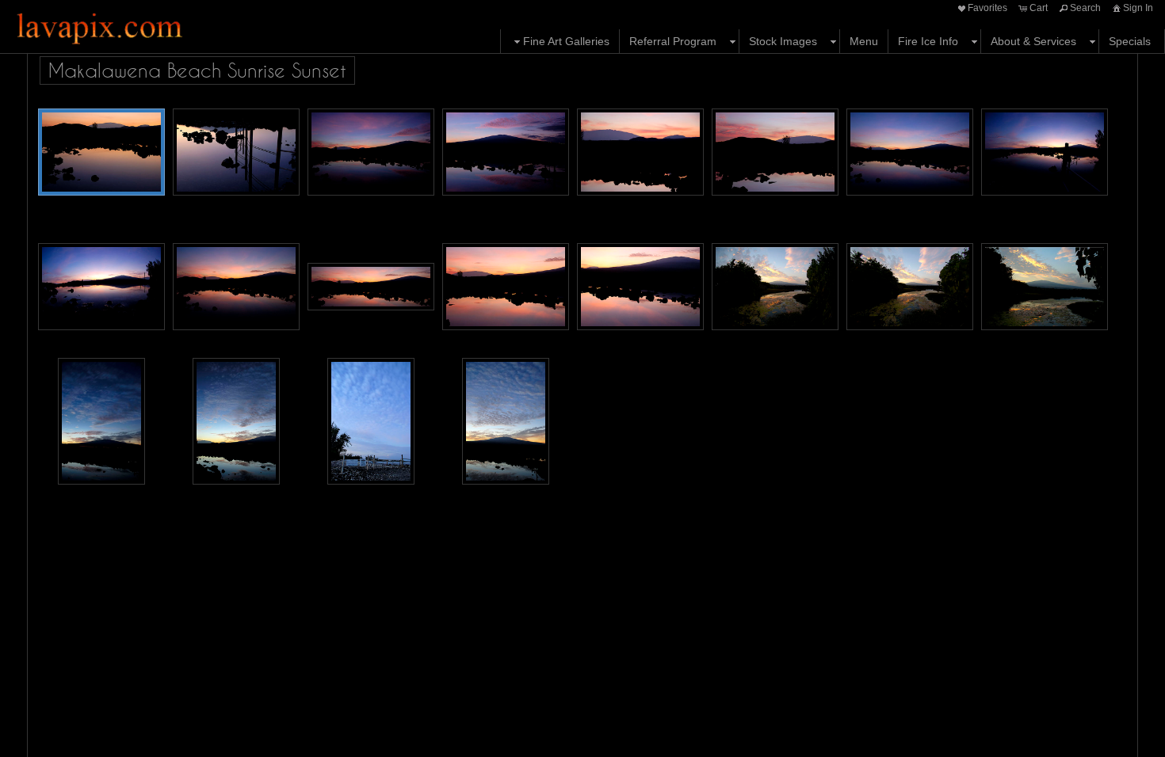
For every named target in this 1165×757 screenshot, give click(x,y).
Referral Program (672, 41)
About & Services (1033, 41)
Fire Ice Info (928, 41)
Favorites (987, 7)
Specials (1130, 41)
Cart (1038, 7)
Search (1085, 7)
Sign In (1138, 7)
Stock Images (783, 41)
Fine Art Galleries (566, 41)
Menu (864, 41)
